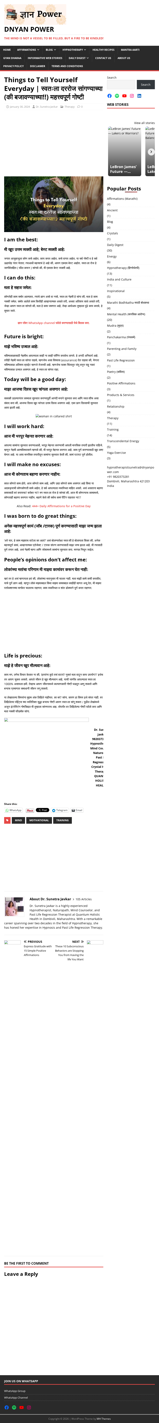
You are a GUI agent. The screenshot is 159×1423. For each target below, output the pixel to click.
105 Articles (84, 899)
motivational (39, 820)
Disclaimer (37, 66)
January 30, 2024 (20, 106)
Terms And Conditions (67, 66)
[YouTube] (124, 95)
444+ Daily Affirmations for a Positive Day (61, 506)
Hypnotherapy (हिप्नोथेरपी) (123, 268)
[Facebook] (109, 95)
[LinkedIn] (139, 95)
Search (112, 77)
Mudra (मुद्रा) (115, 325)
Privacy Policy (13, 66)
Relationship (115, 406)
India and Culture (119, 279)
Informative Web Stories (45, 58)
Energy (112, 256)
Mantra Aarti (130, 50)
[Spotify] (116, 95)
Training (113, 429)
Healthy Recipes (103, 50)
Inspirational (116, 291)
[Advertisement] (53, 143)
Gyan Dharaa (12, 58)
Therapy (70, 106)
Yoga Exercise (116, 453)
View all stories (144, 123)
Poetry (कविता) (116, 372)
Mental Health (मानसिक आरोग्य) (126, 314)
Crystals (112, 233)
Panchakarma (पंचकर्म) (121, 337)
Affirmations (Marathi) (122, 199)
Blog (49, 50)
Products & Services (120, 395)
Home (7, 50)
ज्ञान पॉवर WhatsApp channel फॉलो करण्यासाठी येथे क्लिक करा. (54, 323)
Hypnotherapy (73, 50)
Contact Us (103, 58)
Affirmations (26, 50)
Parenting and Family (121, 349)
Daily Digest (77, 58)
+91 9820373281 (118, 477)
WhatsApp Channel (16, 1397)
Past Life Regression (121, 360)
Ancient (112, 210)
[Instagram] (131, 95)
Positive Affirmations (121, 383)
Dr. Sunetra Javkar (47, 106)
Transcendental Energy (123, 441)
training (62, 820)
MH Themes (104, 1419)
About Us (124, 58)
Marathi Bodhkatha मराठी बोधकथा (128, 303)
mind (18, 820)
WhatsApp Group (14, 1391)
